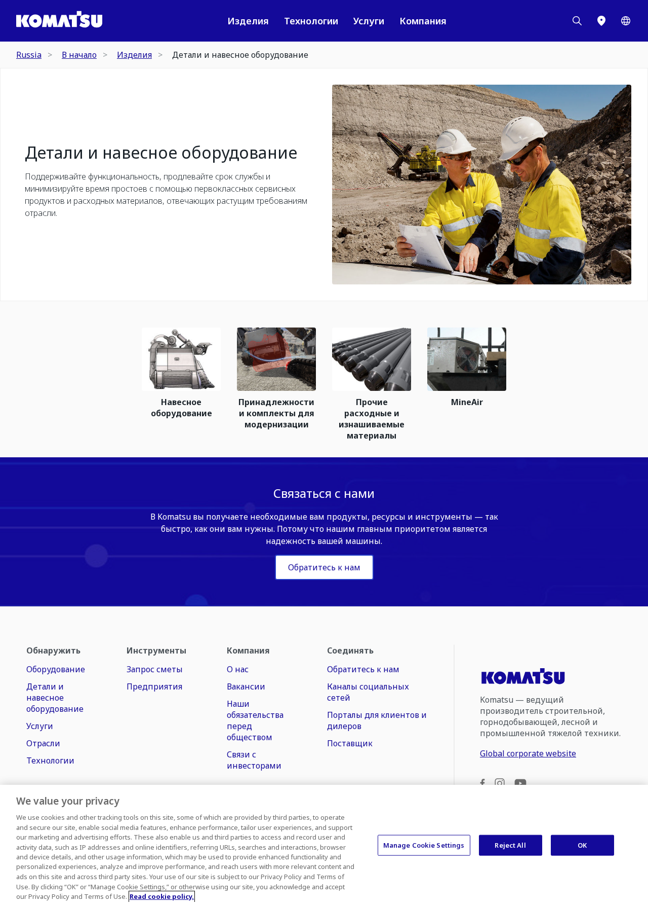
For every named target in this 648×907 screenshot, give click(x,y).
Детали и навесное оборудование (161, 152)
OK (582, 844)
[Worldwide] (626, 21)
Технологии (311, 21)
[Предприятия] (601, 21)
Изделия (248, 21)
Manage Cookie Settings (424, 844)
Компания (423, 21)
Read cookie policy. (162, 896)
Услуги (368, 21)
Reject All (510, 844)
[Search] (577, 21)
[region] (324, 846)
